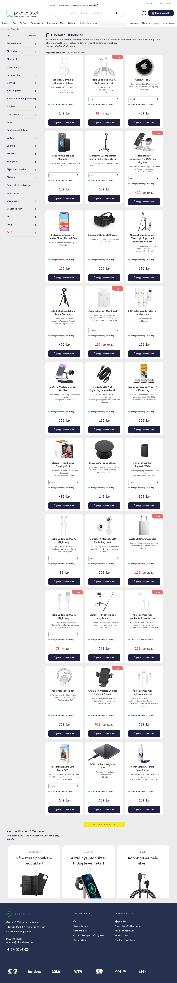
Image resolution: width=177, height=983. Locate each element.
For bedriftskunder (125, 931)
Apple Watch (37, 23)
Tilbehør (72, 23)
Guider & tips (80, 926)
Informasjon (169, 23)
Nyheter (146, 23)
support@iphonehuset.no (19, 942)
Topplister (133, 23)
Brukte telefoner (88, 23)
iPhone (5, 23)
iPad (14, 23)
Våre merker (80, 931)
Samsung (52, 23)
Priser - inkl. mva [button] (166, 4)
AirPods (23, 23)
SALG (156, 23)
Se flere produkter (104, 824)
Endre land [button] (149, 4)
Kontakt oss (121, 936)
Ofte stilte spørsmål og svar (89, 936)
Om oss (77, 921)
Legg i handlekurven (65, 122)
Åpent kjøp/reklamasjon (128, 926)
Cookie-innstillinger (125, 940)
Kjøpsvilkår (121, 921)
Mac (62, 23)
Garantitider (80, 940)
